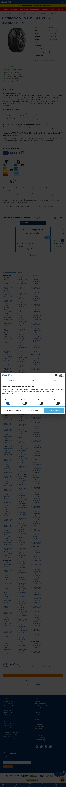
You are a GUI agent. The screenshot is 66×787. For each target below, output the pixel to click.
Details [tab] (33, 380)
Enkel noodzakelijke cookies (12, 410)
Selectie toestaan (33, 410)
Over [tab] (54, 380)
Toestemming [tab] (11, 380)
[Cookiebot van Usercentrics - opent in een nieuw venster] (56, 375)
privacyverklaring (7, 393)
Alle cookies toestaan (54, 410)
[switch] (24, 403)
